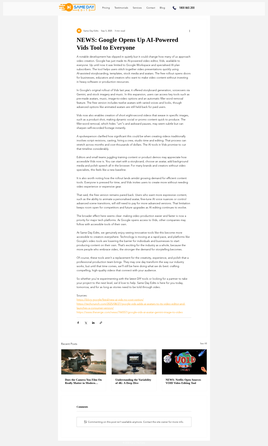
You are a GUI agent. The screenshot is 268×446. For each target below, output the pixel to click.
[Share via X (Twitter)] (85, 322)
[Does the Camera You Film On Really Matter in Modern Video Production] (83, 361)
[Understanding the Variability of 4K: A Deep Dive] (134, 361)
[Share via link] (100, 322)
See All (203, 343)
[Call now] (174, 7)
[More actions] (189, 31)
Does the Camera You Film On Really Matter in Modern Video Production (83, 381)
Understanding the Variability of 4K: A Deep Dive (133, 381)
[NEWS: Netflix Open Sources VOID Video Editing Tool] (184, 361)
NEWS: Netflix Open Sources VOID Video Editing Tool (183, 381)
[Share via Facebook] (78, 322)
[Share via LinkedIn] (93, 322)
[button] (137, 8)
